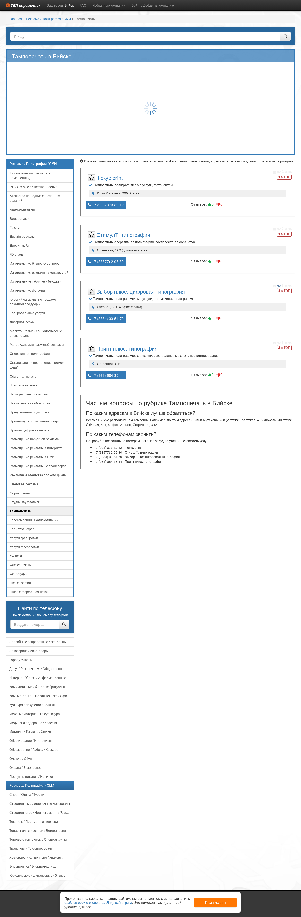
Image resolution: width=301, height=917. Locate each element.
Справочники (20, 493)
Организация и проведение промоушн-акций (39, 365)
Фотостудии (18, 573)
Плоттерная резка (23, 385)
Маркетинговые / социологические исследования (36, 333)
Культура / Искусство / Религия (32, 704)
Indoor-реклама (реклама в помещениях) (30, 175)
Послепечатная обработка (30, 403)
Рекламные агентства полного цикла (38, 475)
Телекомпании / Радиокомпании (34, 520)
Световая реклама (24, 484)
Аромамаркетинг (22, 209)
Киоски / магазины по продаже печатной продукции (33, 301)
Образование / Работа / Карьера (33, 749)
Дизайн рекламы (22, 236)
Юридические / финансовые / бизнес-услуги (41, 875)
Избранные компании (108, 5)
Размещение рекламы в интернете (36, 448)
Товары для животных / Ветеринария (37, 830)
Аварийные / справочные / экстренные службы (41, 641)
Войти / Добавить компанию (152, 5)
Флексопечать (20, 564)
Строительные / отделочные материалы (39, 803)
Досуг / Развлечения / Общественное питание (41, 668)
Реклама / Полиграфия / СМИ (31, 785)
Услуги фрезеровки (24, 547)
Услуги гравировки (24, 538)
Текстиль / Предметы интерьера (33, 821)
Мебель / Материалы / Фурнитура (34, 713)
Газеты (15, 227)
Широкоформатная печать (30, 591)
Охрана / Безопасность (26, 767)
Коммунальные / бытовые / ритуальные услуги (41, 686)
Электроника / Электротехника (32, 866)
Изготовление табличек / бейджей (35, 281)
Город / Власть (20, 659)
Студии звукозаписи (25, 501)
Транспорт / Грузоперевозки (30, 848)
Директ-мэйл (19, 245)
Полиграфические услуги (29, 394)
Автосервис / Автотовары (29, 650)
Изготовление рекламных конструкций (39, 272)
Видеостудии (19, 218)
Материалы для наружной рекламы (37, 344)
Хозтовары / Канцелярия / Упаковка (36, 857)
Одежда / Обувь (21, 758)
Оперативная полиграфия (30, 353)
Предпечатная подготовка (30, 412)
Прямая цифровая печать (29, 430)
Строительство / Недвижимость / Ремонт (40, 812)
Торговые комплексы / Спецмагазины (38, 839)
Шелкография (20, 582)
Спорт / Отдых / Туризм (26, 794)
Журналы (17, 254)
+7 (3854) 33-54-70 (107, 318)
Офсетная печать (23, 376)
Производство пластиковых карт (34, 421)
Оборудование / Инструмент (30, 740)
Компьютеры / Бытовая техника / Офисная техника (41, 695)
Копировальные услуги (27, 313)
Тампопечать (20, 510)
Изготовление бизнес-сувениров (35, 263)
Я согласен (215, 902)
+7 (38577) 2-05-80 (107, 261)
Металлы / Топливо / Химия (30, 731)
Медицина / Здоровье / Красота (33, 722)
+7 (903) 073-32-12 (107, 204)
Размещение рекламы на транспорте (38, 466)
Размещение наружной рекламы (34, 439)
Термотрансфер (22, 529)
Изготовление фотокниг (28, 290)
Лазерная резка (22, 322)
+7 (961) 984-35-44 (107, 375)
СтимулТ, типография (123, 234)
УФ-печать (17, 555)
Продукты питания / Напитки (31, 776)
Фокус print (109, 177)
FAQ (83, 5)
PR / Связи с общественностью (33, 186)
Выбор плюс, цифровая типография (140, 291)
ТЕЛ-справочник (25, 5)
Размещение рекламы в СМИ (32, 457)
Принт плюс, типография (127, 348)
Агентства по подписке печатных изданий (35, 198)
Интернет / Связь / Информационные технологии (41, 677)
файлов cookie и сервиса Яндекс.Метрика (98, 902)
